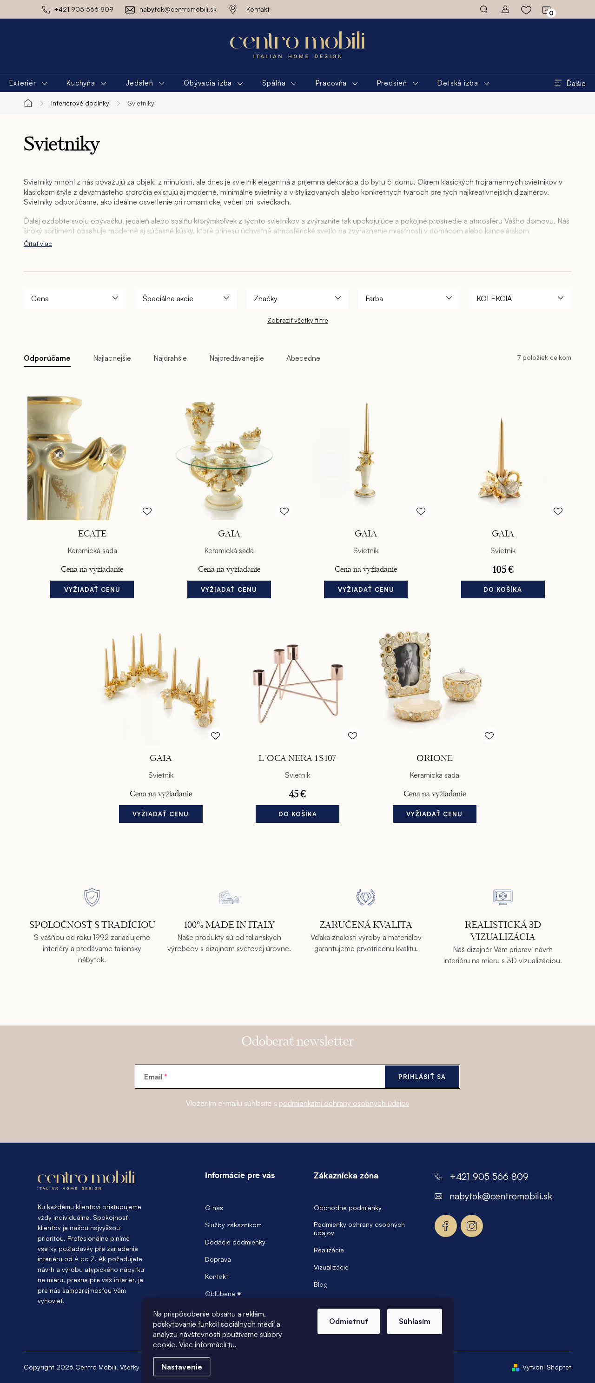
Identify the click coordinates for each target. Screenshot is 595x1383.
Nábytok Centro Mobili (446, 1226)
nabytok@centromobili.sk (501, 1196)
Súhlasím (414, 1321)
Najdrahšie (170, 358)
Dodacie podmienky (235, 1242)
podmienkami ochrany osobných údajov (344, 1103)
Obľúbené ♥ (223, 1293)
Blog (321, 1284)
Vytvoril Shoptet (546, 1367)
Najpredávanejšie (236, 358)
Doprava (218, 1259)
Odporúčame (47, 358)
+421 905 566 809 (489, 1176)
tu (231, 1344)
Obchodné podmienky (348, 1207)
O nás (214, 1207)
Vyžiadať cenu (92, 589)
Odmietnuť (348, 1321)
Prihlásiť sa (422, 1076)
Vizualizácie (331, 1267)
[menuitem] (28, 83)
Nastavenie (181, 1366)
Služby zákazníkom (233, 1225)
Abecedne (303, 358)
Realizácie (329, 1250)
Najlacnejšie (112, 358)
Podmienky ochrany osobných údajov (359, 1228)
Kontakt (258, 9)
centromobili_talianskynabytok (472, 1226)
